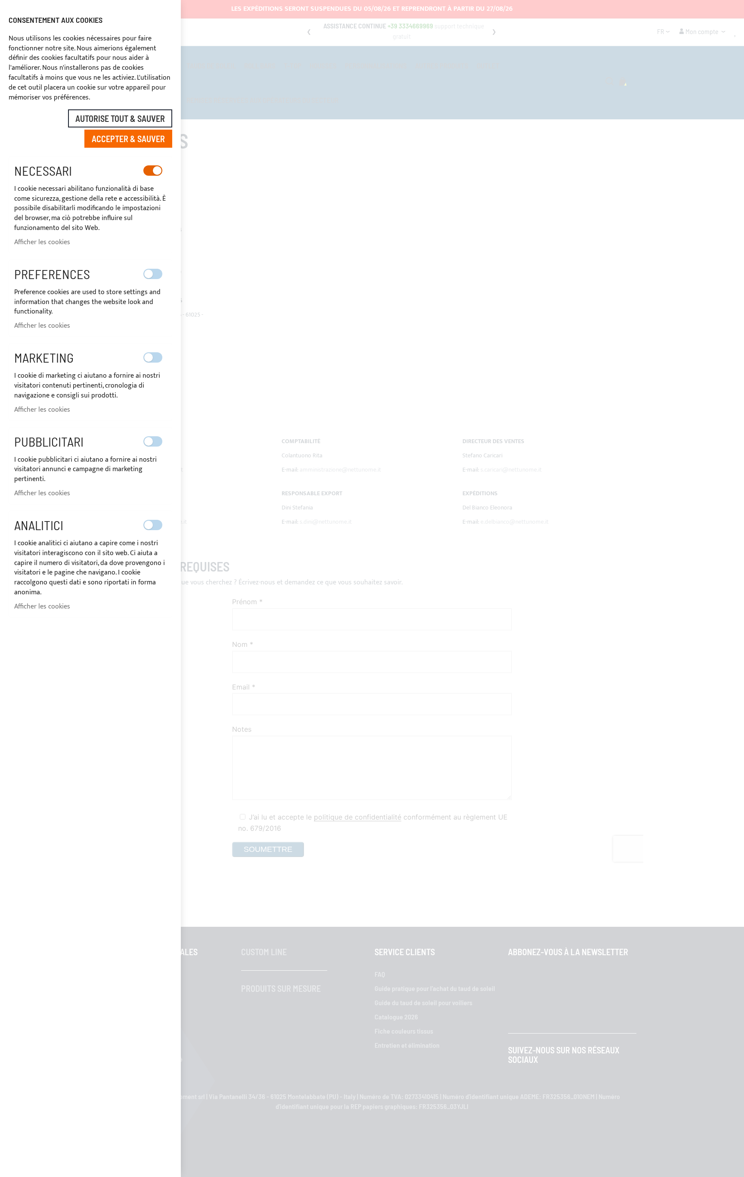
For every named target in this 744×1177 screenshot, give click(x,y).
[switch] (152, 170)
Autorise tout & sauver (120, 118)
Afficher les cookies (42, 242)
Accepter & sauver (128, 139)
